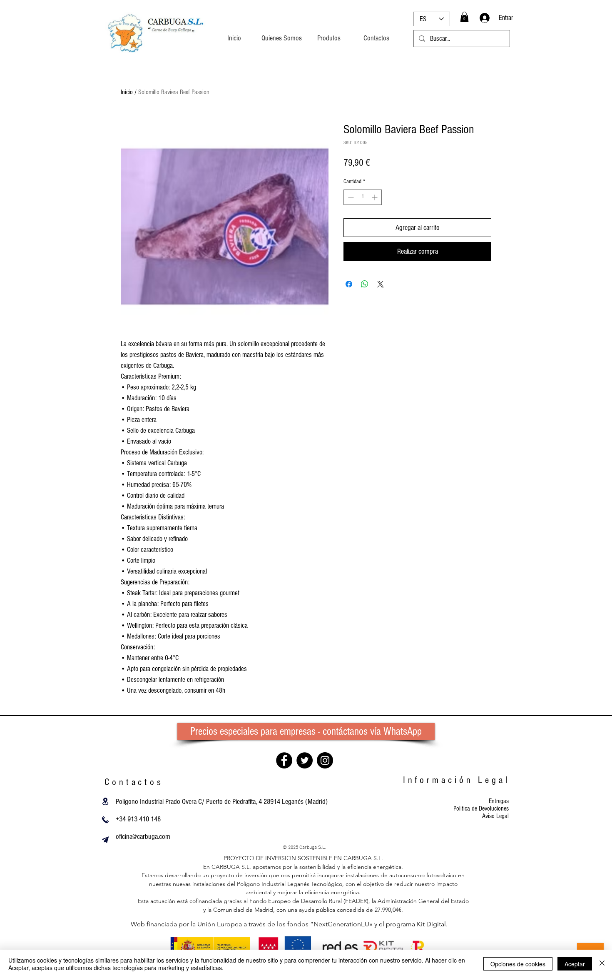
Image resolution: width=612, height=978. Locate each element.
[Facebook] (284, 760)
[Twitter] (304, 760)
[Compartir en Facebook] (349, 284)
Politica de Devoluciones (481, 808)
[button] (464, 17)
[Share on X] (381, 284)
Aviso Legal (495, 816)
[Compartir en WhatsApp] (365, 284)
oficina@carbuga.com (143, 836)
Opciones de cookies (517, 964)
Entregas (499, 801)
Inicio (127, 92)
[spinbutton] (362, 197)
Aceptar (575, 964)
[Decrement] (350, 197)
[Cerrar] (602, 963)
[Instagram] (325, 760)
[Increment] (375, 197)
